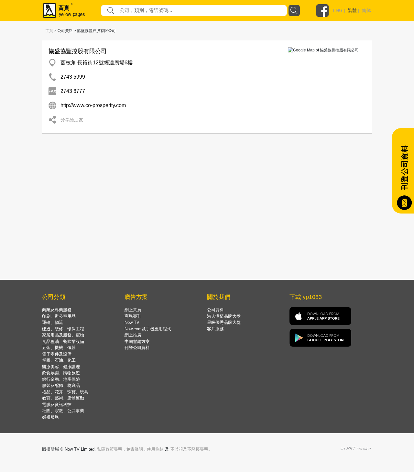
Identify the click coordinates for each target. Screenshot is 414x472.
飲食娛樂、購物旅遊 (61, 372)
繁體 (352, 10)
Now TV (132, 322)
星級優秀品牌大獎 (224, 322)
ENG (338, 10)
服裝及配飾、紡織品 (61, 385)
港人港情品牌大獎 (224, 316)
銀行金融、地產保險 (61, 379)
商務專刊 (133, 316)
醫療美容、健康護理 (61, 366)
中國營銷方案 (137, 341)
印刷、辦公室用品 (59, 316)
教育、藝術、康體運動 (63, 398)
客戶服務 (215, 328)
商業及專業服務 (56, 309)
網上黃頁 (133, 309)
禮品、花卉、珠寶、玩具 (65, 392)
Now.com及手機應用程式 (148, 328)
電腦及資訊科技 (56, 404)
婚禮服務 (50, 417)
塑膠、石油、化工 (59, 360)
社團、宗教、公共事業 (63, 410)
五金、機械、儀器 (59, 347)
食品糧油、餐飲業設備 (63, 341)
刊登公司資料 (137, 347)
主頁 (49, 30)
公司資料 (215, 309)
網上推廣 (133, 335)
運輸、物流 (52, 322)
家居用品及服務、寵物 (63, 335)
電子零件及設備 (56, 354)
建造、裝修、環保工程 (63, 328)
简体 (366, 10)
